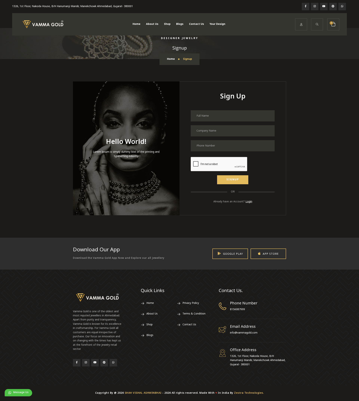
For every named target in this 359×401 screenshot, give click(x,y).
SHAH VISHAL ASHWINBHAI (143, 393)
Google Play (233, 254)
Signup (232, 179)
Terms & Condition (193, 314)
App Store (271, 254)
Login (249, 201)
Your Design (217, 24)
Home (136, 24)
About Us (152, 24)
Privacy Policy (190, 303)
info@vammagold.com (243, 333)
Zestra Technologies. (249, 393)
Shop (167, 24)
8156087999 (237, 309)
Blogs (179, 24)
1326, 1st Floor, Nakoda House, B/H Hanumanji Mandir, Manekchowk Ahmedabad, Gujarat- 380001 (72, 6)
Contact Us (196, 24)
